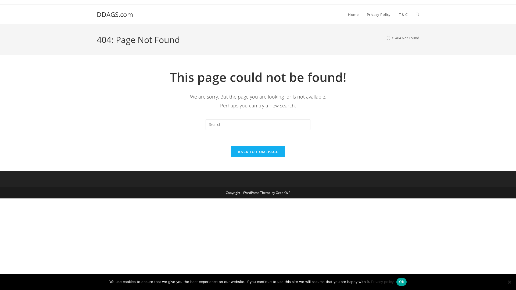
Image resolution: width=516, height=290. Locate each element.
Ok (401, 282)
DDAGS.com (115, 14)
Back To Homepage (258, 151)
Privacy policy (382, 282)
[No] (509, 282)
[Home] (388, 37)
